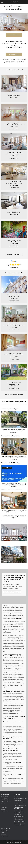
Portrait (3, 832)
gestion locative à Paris (17, 618)
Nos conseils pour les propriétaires (14, 401)
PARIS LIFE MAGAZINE (5, 828)
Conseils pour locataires (19, 825)
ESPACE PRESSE (5, 811)
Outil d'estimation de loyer (20, 805)
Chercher (14, 35)
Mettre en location (14, 54)
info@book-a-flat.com (6, 801)
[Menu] (2, 2)
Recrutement (4, 807)
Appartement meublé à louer (20, 798)
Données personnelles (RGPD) (14, 842)
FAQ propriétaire (17, 800)
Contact (3, 804)
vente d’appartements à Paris (9, 691)
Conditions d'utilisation (19, 841)
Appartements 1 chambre (19, 819)
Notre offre (16, 796)
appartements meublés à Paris (14, 637)
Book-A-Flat (14, 2)
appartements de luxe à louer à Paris (12, 655)
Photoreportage (4, 830)
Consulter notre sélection (14, 254)
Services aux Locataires (19, 811)
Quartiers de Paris (18, 814)
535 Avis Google (14, 267)
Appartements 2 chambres (19, 821)
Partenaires (3, 809)
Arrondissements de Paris (19, 816)
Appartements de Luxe (19, 818)
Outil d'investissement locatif (12, 592)
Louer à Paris (17, 803)
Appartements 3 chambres (19, 823)
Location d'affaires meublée (20, 812)
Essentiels (3, 834)
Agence (3, 805)
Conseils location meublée (19, 802)
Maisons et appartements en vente (14, 394)
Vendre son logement (18, 807)
